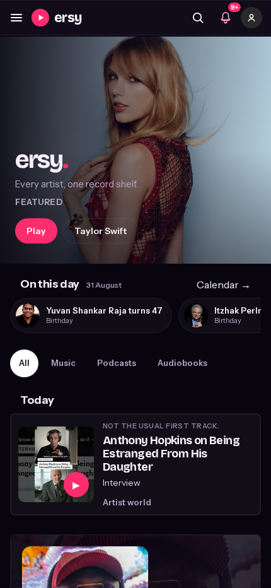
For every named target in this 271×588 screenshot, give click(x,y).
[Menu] (16, 18)
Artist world (127, 502)
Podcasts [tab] (116, 363)
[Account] (251, 17)
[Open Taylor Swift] (135, 150)
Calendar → (224, 284)
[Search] (198, 18)
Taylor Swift (100, 231)
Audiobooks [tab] (182, 363)
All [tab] (24, 363)
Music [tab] (63, 363)
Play (36, 231)
